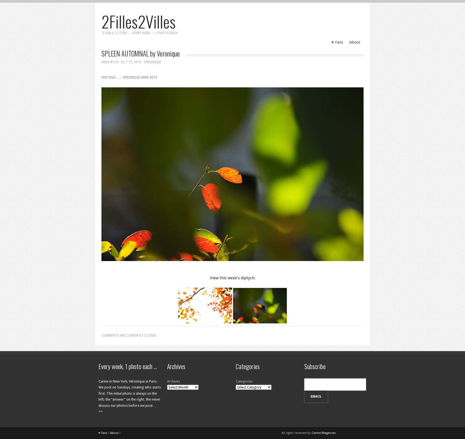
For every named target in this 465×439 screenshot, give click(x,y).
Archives (173, 381)
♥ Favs (337, 42)
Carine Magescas (324, 433)
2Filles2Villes (138, 21)
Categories (244, 381)
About (354, 42)
